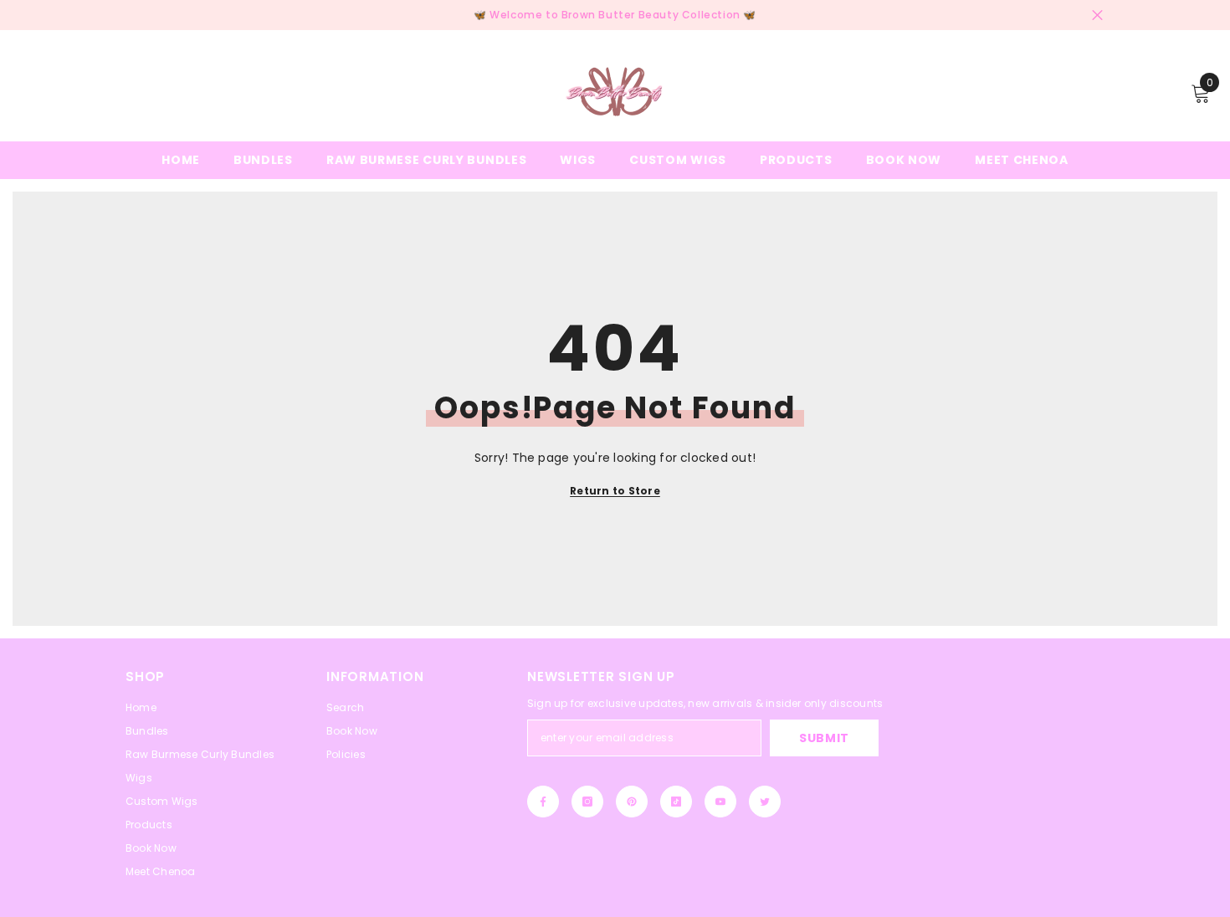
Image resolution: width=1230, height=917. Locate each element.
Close (1097, 15)
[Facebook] (543, 801)
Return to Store (615, 491)
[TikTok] (676, 801)
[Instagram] (587, 801)
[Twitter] (765, 801)
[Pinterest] (632, 801)
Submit (824, 738)
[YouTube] (720, 801)
